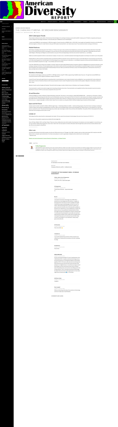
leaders (6, 121)
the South (7, 137)
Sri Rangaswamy (57, 186)
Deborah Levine (5, 101)
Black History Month (6, 94)
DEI (9, 101)
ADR (1, 21)
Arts (3, 91)
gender (10, 114)
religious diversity (6, 135)
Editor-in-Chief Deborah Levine (6, 32)
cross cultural (4, 98)
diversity (5, 105)
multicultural (4, 123)
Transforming (77, 21)
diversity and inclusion (6, 111)
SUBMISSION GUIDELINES (6, 26)
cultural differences (6, 100)
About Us (43, 21)
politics (3, 132)
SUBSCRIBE (3, 28)
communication (8, 97)
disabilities (4, 103)
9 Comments (37, 32)
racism (4, 134)
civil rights (3, 97)
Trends (85, 21)
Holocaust (9, 119)
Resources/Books (101, 21)
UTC (10, 137)
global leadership (4, 117)
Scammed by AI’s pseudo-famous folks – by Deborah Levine (6, 68)
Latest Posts (35, 143)
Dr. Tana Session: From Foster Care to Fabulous (60, 162)
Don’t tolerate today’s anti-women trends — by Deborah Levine (6, 51)
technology (21, 155)
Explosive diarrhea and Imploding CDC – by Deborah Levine (6, 46)
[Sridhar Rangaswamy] (32, 147)
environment (4, 114)
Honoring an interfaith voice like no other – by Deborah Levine (6, 60)
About (31, 143)
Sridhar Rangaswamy (29, 32)
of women (5, 125)
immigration (4, 120)
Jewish (3, 121)
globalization (5, 116)
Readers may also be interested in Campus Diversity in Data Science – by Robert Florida (47, 138)
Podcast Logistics (52, 21)
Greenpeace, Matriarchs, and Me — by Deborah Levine (61, 166)
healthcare (4, 119)
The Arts (69, 21)
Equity (7, 114)
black (5, 91)
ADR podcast (6, 88)
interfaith (9, 120)
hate (8, 117)
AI (2, 91)
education (4, 113)
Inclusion (61, 21)
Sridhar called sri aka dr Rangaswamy (61, 177)
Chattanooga (5, 96)
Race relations (7, 132)
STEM (3, 137)
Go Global (91, 21)
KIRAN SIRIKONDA (58, 254)
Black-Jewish (5, 92)
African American (7, 90)
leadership (9, 121)
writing (3, 141)
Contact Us (110, 21)
